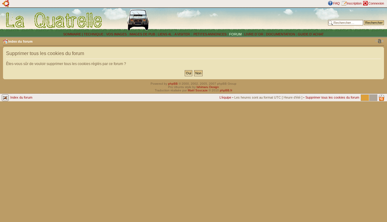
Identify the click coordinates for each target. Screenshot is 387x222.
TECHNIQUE (93, 34)
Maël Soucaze (198, 90)
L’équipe (225, 97)
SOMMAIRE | (73, 34)
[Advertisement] (248, 20)
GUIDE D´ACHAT (311, 34)
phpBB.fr (226, 90)
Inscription (354, 3)
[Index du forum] (54, 20)
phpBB (173, 83)
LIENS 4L (165, 34)
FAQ (336, 3)
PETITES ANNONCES (209, 34)
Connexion (376, 3)
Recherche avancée (369, 27)
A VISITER (182, 34)
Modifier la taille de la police (379, 41)
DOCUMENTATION (280, 34)
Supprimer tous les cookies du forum (332, 97)
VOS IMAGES (116, 34)
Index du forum (20, 41)
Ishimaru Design (208, 87)
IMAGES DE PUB (142, 34)
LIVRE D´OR (253, 34)
